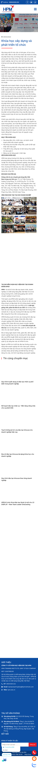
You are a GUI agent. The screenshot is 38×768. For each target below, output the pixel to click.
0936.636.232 (14, 2)
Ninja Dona (27, 754)
